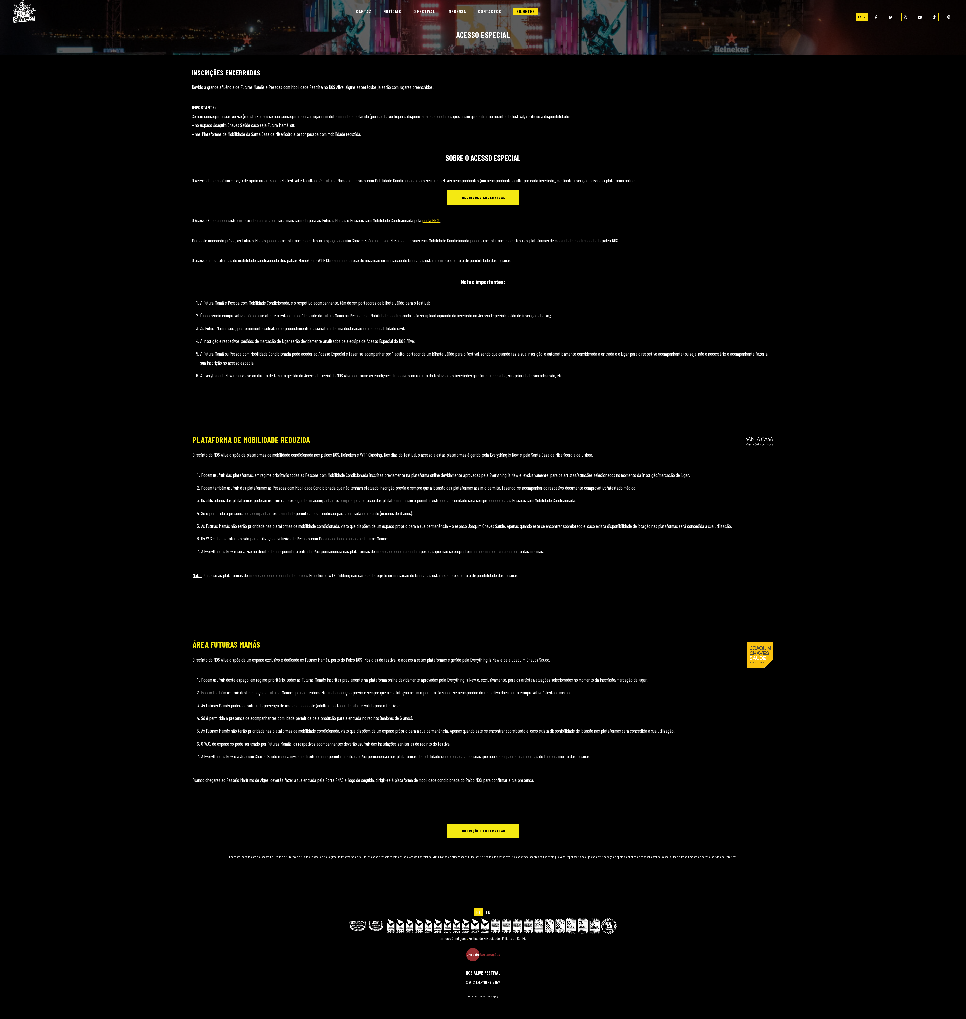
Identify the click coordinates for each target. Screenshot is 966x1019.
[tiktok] (934, 17)
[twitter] (891, 17)
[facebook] (876, 17)
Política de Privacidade (484, 938)
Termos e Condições (452, 938)
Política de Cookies (515, 938)
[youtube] (920, 17)
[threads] (949, 17)
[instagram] (905, 17)
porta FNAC (431, 220)
